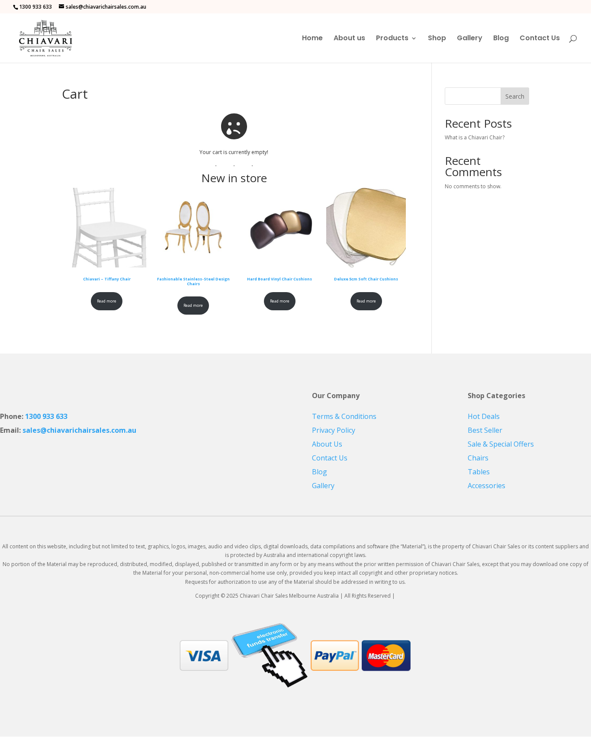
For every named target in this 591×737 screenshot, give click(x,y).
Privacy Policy (333, 430)
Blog (501, 39)
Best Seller (485, 430)
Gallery (469, 39)
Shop (437, 39)
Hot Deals (484, 416)
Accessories (486, 485)
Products (392, 39)
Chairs (478, 458)
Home (312, 39)
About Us (327, 444)
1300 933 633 (46, 416)
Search (514, 96)
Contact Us (540, 39)
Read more (106, 301)
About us (349, 39)
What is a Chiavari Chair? (474, 137)
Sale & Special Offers (501, 444)
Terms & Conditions (344, 416)
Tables (479, 471)
